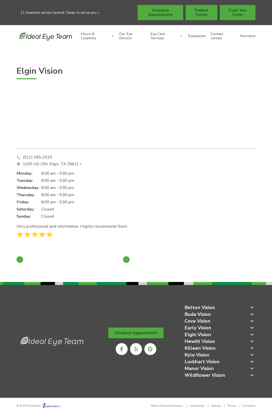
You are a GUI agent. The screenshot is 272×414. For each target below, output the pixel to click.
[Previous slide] (20, 259)
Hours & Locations (88, 36)
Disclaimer (249, 406)
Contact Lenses (217, 36)
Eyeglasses (197, 35)
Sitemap (216, 406)
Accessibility (197, 406)
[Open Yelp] (136, 349)
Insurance (247, 35)
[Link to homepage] (46, 36)
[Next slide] (126, 259)
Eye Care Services (158, 36)
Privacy (232, 406)
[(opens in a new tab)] (122, 349)
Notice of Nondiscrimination (167, 406)
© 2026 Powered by (29, 406)
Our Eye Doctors (125, 36)
